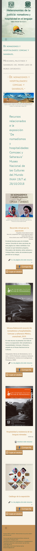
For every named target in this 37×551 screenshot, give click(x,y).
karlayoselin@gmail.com (8, 547)
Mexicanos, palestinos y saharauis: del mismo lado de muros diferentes (17, 64)
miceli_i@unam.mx (7, 544)
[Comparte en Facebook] (14, 271)
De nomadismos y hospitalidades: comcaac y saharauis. (16, 50)
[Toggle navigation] (6, 39)
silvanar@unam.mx (28, 541)
